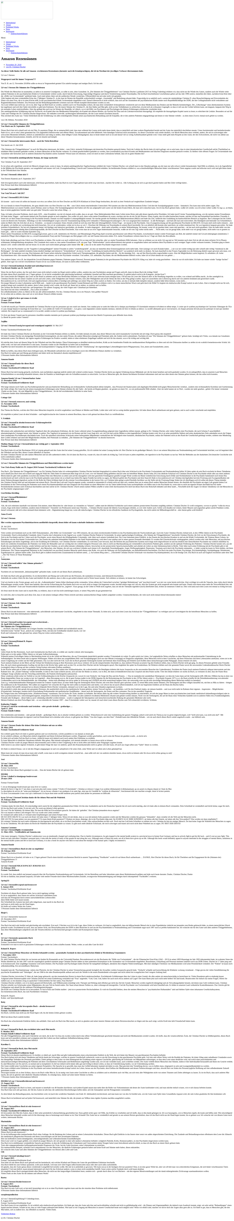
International (10, 23)
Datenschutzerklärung (19, 34)
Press (8, 29)
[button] (117, 38)
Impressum (10, 31)
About (8, 25)
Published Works (12, 27)
